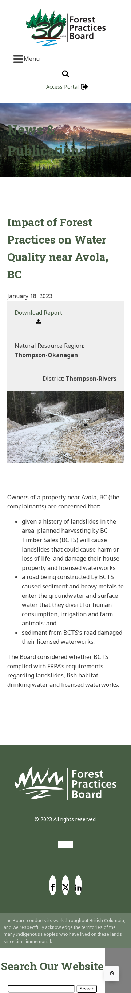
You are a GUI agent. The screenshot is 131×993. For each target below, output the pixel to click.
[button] (38, 317)
